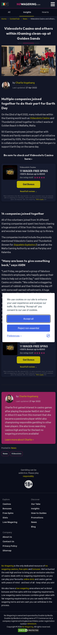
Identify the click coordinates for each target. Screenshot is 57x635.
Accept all (28, 318)
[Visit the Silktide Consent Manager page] (48, 335)
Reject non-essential (28, 328)
